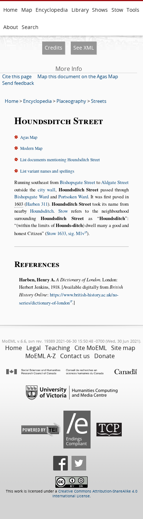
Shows (100, 9)
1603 (18, 204)
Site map (123, 348)
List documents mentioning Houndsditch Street (60, 159)
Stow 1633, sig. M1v (65, 233)
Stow (117, 9)
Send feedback (18, 83)
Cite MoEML (90, 348)
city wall (46, 189)
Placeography (71, 101)
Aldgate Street (115, 182)
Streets (98, 101)
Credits (53, 47)
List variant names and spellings (47, 171)
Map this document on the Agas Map (77, 76)
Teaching (57, 348)
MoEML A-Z (40, 356)
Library (80, 9)
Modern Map (31, 148)
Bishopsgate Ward (31, 196)
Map (26, 9)
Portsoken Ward (73, 196)
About (10, 27)
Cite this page (17, 76)
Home (10, 9)
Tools (132, 9)
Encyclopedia (52, 9)
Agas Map (28, 137)
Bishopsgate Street (77, 182)
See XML (83, 47)
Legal (33, 348)
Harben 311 (37, 204)
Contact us (75, 356)
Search (30, 27)
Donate (104, 356)
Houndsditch (42, 211)
